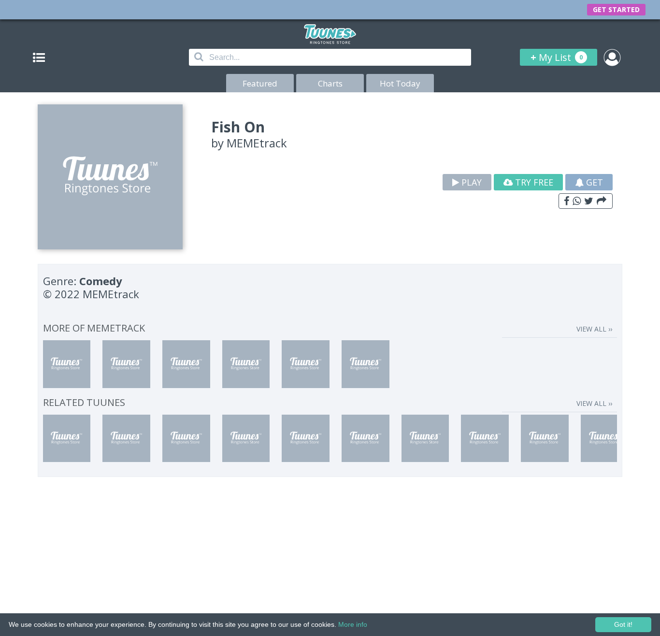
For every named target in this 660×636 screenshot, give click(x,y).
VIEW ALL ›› (594, 328)
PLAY (470, 182)
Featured (260, 83)
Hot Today (400, 83)
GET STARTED (616, 9)
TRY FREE (533, 182)
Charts (330, 83)
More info (352, 624)
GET (593, 182)
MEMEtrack (257, 143)
